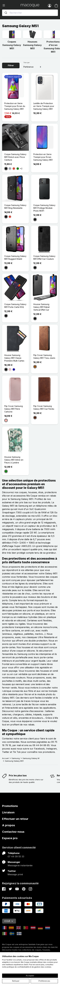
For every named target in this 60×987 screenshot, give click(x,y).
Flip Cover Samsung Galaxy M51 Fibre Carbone (13, 409)
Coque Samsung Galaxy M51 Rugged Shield (15, 257)
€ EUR (7, 921)
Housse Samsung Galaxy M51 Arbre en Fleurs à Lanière (13, 460)
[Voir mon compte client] (49, 5)
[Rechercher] (5, 13)
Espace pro (10, 838)
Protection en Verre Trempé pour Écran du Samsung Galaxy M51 (14, 106)
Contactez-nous (13, 831)
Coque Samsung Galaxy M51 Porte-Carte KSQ (15, 305)
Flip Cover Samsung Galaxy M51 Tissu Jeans (44, 356)
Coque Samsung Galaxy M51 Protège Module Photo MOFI (44, 208)
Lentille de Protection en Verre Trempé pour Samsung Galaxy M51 (43, 106)
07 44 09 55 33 (16, 856)
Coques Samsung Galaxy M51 (11, 45)
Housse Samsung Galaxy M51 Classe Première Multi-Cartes (14, 358)
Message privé (15, 874)
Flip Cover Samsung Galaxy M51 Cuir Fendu (43, 407)
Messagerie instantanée (20, 865)
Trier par (26, 63)
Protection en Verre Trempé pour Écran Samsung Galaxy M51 (43, 157)
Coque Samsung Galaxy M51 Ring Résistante (15, 206)
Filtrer (11, 65)
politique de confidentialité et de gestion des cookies (29, 967)
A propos (8, 825)
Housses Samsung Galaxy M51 (32, 45)
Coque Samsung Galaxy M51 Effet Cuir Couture (44, 257)
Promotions (10, 806)
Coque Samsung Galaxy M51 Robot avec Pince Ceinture (15, 157)
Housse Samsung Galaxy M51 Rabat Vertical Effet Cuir (41, 307)
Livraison (8, 812)
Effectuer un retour (15, 819)
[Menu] (11, 5)
